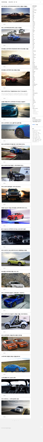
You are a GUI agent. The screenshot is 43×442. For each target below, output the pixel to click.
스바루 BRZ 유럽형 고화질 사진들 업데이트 (10, 356)
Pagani (33, 76)
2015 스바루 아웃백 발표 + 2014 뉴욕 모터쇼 (11, 186)
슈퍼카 (33, 139)
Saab (33, 86)
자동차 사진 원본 (34, 134)
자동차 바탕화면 (34, 138)
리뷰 (36, 131)
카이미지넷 (4, 2)
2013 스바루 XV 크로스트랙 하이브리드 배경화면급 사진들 (14, 250)
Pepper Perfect (35, 112)
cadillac (33, 21)
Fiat (32, 35)
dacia (33, 29)
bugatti (33, 17)
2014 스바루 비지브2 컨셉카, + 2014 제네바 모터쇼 (12, 165)
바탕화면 (36, 140)
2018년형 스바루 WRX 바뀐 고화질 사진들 (10, 70)
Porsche (33, 80)
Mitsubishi (33, 71)
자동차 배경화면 (37, 139)
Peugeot (33, 77)
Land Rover (34, 57)
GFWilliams (34, 110)
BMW (33, 16)
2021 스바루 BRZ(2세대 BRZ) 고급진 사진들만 (11, 27)
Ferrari (33, 34)
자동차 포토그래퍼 (35, 108)
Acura (33, 8)
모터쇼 (33, 107)
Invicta (33, 45)
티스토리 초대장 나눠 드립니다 (36, 119)
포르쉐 (38, 132)
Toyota (33, 99)
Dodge (33, 31)
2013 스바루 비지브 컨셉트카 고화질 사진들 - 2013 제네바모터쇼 (14, 314)
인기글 (37, 124)
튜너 (38, 134)
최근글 (33, 124)
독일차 (36, 133)
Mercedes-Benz (34, 67)
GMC (33, 40)
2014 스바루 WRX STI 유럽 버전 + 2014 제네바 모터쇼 (13, 144)
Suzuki (33, 95)
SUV (38, 140)
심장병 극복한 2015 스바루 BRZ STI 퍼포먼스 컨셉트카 (13, 101)
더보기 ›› (4, 24)
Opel (33, 75)
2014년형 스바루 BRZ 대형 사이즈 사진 (9, 271)
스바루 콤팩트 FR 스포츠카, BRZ (8, 377)
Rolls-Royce (34, 85)
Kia (32, 49)
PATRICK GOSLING (36, 111)
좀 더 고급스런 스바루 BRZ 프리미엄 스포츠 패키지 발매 (13, 229)
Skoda (33, 90)
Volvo (33, 103)
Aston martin (34, 12)
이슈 (38, 141)
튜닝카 (33, 140)
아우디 (40, 140)
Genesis (33, 39)
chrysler (33, 25)
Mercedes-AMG (34, 66)
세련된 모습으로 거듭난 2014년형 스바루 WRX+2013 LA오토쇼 (14, 207)
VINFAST (33, 100)
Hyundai (33, 43)
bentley (33, 15)
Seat (33, 89)
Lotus (33, 61)
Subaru (33, 94)
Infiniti (33, 44)
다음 (18, 420)
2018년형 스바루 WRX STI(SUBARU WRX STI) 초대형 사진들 (14, 48)
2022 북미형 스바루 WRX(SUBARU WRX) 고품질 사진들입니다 (14, 6)
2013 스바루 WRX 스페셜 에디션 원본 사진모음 (11, 335)
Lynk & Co (33, 7)
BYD (33, 20)
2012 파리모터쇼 (34, 141)
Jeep (33, 48)
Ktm (33, 52)
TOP (41, 427)
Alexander (34, 109)
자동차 (40, 139)
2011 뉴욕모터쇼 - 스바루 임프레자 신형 (10, 398)
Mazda (33, 63)
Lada (33, 53)
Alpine (33, 11)
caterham (33, 22)
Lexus (33, 58)
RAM (33, 81)
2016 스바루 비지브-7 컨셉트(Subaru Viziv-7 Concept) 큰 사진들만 (14, 91)
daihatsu (33, 30)
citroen (33, 26)
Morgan (33, 72)
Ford (33, 38)
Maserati (33, 62)
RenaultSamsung (34, 84)
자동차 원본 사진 (34, 132)
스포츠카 (33, 133)
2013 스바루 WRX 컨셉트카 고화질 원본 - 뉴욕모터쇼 (12, 292)
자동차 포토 (34, 131)
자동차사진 (39, 133)
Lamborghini (34, 54)
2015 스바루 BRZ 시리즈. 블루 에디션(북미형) (11, 122)
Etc (32, 104)
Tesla (33, 98)
